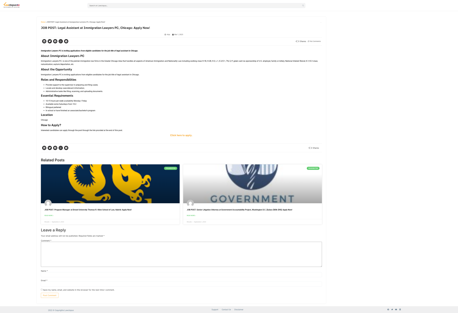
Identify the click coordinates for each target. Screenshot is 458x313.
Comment (46, 241)
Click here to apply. (181, 135)
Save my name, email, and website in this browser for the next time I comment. (78, 290)
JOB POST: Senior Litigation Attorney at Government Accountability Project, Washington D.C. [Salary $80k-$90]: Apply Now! (239, 210)
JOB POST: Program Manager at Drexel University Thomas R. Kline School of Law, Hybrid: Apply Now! (88, 210)
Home (43, 22)
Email (44, 280)
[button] (44, 41)
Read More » (49, 215)
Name (44, 271)
